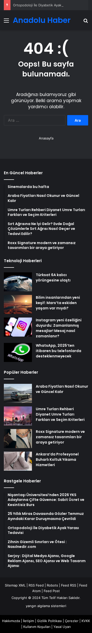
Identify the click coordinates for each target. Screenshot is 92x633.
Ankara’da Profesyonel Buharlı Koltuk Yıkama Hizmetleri (57, 459)
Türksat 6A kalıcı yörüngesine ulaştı (53, 277)
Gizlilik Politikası (49, 621)
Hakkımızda (11, 621)
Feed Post (52, 591)
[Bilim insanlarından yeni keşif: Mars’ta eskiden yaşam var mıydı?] (18, 304)
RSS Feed (36, 585)
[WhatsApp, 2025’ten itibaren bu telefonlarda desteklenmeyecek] (18, 352)
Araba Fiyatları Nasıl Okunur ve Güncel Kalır (62, 389)
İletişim (28, 621)
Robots (52, 585)
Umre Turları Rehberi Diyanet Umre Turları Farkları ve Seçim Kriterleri (60, 414)
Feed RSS (68, 585)
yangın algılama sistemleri (46, 606)
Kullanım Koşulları (36, 627)
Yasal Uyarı (62, 627)
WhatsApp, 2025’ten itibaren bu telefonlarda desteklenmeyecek (58, 351)
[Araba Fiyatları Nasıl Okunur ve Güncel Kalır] (18, 393)
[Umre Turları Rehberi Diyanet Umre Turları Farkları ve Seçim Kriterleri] (18, 415)
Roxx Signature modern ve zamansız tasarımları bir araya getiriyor (60, 437)
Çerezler (71, 621)
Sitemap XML (15, 585)
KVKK (86, 621)
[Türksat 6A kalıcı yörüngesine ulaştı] (18, 281)
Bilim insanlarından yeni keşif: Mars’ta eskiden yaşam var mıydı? (58, 303)
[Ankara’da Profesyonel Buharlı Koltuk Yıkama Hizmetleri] (18, 461)
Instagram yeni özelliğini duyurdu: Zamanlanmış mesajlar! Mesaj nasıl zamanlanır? (59, 328)
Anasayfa (46, 138)
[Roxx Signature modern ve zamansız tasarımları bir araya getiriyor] (18, 438)
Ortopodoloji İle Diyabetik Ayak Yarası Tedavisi (49, 5)
